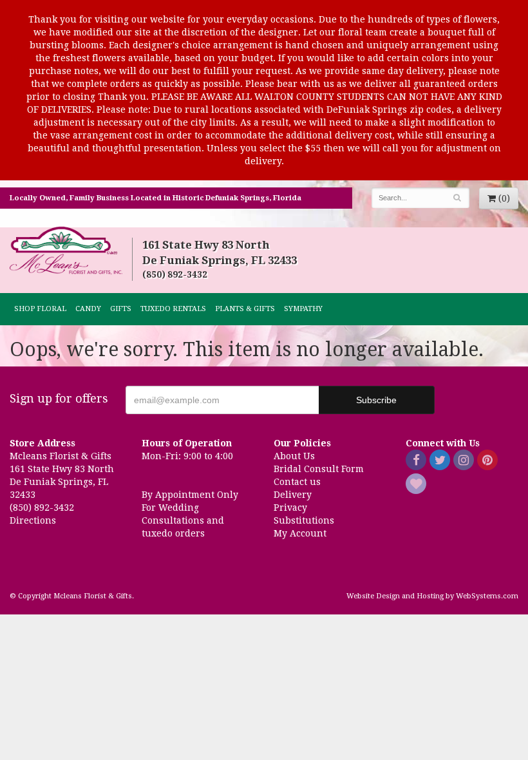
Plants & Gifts (245, 309)
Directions (33, 520)
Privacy (290, 507)
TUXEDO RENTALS (173, 309)
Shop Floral (40, 309)
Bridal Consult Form (319, 469)
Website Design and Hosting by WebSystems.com (432, 596)
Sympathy (303, 309)
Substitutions (304, 520)
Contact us (297, 482)
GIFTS (120, 309)
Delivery (293, 494)
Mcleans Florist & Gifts (66, 251)
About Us (294, 456)
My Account (300, 533)
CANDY (88, 309)
